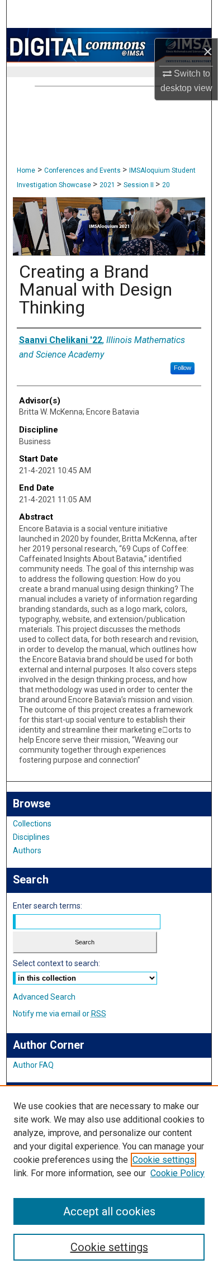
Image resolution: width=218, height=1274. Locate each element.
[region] (109, 1179)
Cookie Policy (177, 1173)
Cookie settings (163, 1159)
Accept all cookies (109, 1211)
